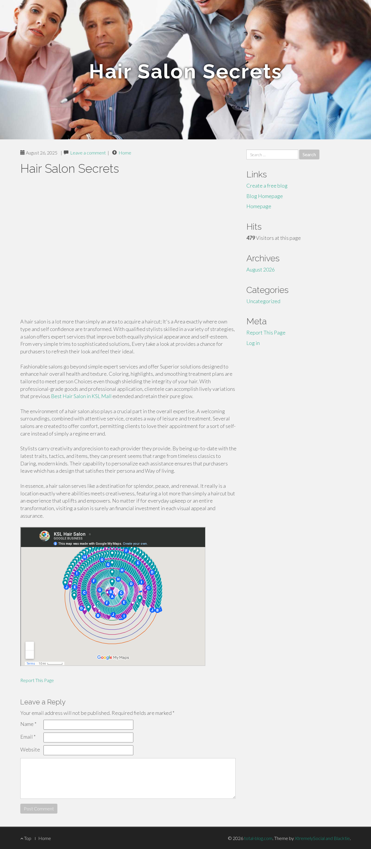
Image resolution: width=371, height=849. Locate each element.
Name (28, 724)
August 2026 (260, 269)
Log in (253, 343)
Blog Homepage (264, 196)
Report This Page (37, 680)
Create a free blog (267, 185)
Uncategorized (263, 301)
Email (28, 736)
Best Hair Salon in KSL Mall (81, 396)
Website (30, 749)
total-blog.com (258, 838)
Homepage (258, 206)
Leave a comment (88, 152)
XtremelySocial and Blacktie (322, 838)
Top (27, 838)
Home (125, 152)
